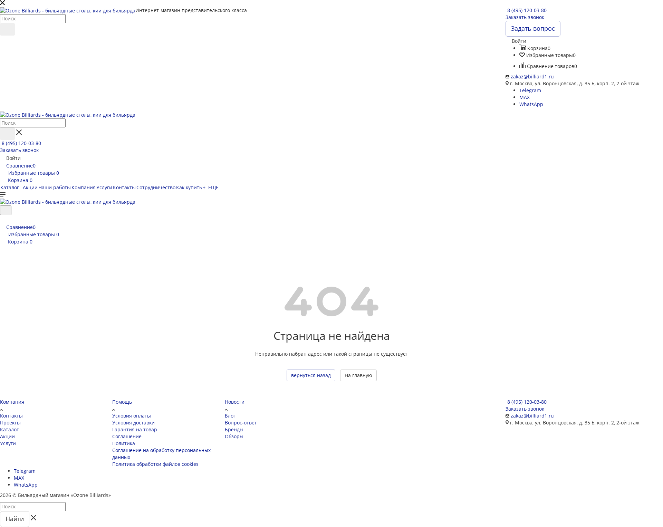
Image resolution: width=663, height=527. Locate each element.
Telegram (530, 90)
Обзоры (234, 436)
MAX (524, 97)
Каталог (9, 429)
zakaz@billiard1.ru (532, 76)
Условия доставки (133, 422)
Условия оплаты (131, 415)
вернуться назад (311, 375)
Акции (7, 436)
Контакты (11, 415)
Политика (123, 443)
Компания (12, 402)
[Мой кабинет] (3, 219)
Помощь (122, 402)
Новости (234, 402)
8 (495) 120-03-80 (527, 10)
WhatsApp (531, 104)
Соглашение (127, 436)
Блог (230, 415)
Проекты (10, 422)
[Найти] (7, 29)
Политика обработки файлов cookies (155, 464)
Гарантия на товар (134, 429)
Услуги (8, 443)
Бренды (234, 429)
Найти (15, 519)
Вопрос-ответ (241, 422)
